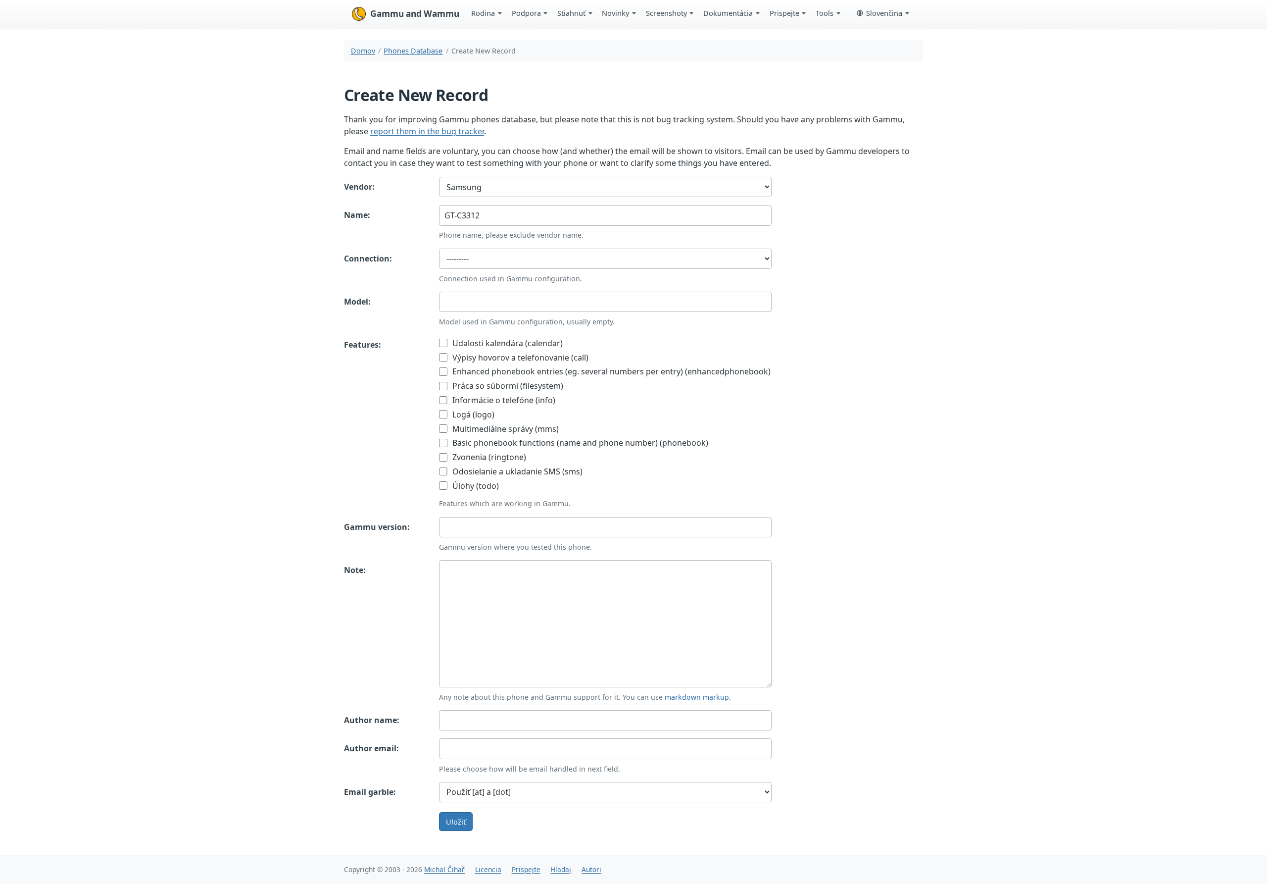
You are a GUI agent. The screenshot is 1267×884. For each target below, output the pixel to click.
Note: (355, 570)
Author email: (371, 748)
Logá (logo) (472, 414)
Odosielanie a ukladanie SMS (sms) (516, 471)
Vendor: (359, 186)
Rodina (483, 13)
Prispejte (784, 13)
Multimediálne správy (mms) (504, 428)
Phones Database (413, 50)
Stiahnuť (571, 13)
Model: (357, 301)
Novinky (615, 13)
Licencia (488, 869)
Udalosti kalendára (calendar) (506, 343)
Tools (824, 13)
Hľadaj (560, 869)
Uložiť (456, 822)
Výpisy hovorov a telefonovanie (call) (519, 357)
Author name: (371, 720)
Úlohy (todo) (474, 485)
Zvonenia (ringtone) (488, 457)
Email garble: (370, 791)
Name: (357, 214)
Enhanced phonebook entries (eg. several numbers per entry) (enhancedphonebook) (610, 371)
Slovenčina (884, 13)
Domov (363, 50)
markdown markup (697, 697)
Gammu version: (377, 526)
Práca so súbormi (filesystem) (506, 385)
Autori (591, 869)
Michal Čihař (444, 869)
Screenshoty (666, 13)
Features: (362, 344)
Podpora (526, 13)
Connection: (368, 258)
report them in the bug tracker (427, 131)
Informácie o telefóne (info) (502, 400)
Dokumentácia (728, 13)
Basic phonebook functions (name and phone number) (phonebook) (579, 442)
